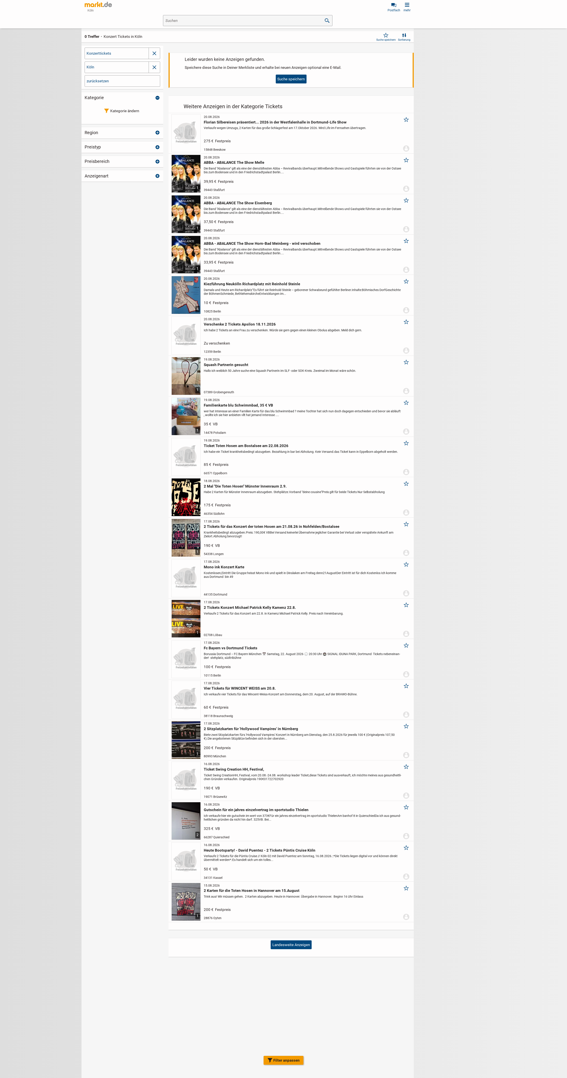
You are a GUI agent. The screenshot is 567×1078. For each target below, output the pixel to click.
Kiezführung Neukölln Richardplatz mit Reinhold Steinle (252, 284)
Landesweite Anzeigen (291, 945)
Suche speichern (386, 39)
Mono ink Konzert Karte (224, 567)
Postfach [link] (394, 10)
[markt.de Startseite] (98, 4)
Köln (90, 67)
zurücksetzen (98, 81)
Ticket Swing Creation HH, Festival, (234, 769)
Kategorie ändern (124, 111)
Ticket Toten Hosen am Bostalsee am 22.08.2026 (246, 446)
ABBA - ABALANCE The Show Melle (234, 162)
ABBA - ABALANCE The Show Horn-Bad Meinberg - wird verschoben (262, 243)
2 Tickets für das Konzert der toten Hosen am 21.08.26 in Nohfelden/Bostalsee (271, 526)
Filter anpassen (286, 1060)
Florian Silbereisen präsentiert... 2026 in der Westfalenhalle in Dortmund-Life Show (275, 122)
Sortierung (404, 39)
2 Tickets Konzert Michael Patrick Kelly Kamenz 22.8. (250, 607)
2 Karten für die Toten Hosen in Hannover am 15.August (251, 890)
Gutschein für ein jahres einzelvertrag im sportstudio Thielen (256, 810)
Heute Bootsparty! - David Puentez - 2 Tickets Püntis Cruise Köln (259, 850)
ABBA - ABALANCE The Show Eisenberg (238, 203)
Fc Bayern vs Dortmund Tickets (230, 648)
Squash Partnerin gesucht (226, 365)
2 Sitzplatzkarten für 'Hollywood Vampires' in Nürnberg (251, 729)
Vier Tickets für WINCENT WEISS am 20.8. (240, 688)
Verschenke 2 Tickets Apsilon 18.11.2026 (240, 324)
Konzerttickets (99, 53)
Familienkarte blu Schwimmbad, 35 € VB (238, 405)
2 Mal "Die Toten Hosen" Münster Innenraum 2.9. (245, 486)
